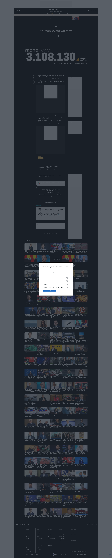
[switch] (67, 278)
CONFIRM (49, 290)
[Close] (71, 264)
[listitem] (56, 276)
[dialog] (56, 279)
